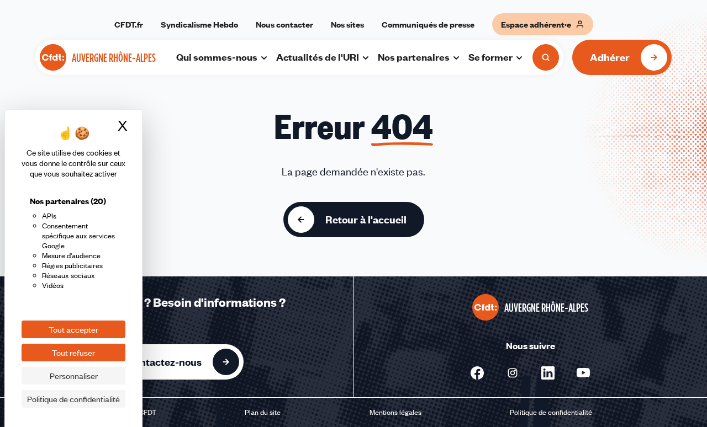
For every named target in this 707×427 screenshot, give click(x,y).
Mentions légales (395, 412)
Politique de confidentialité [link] (73, 398)
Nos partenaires (414, 56)
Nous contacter (284, 24)
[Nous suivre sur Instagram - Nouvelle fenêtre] (512, 373)
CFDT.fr (128, 24)
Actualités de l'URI (317, 56)
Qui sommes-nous (216, 56)
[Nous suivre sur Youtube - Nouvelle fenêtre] (583, 373)
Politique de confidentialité (551, 412)
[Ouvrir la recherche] (545, 57)
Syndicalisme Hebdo (199, 24)
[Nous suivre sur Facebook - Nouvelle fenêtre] (477, 373)
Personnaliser (74, 375)
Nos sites (347, 24)
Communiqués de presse (428, 24)
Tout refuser (73, 352)
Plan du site (263, 412)
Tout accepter (73, 329)
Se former (490, 56)
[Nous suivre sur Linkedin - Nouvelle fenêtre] (548, 373)
